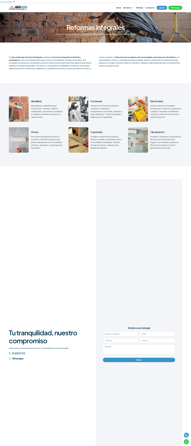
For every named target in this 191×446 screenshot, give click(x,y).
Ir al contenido (6, 2)
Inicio (118, 8)
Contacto (149, 8)
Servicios (127, 8)
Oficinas (139, 8)
